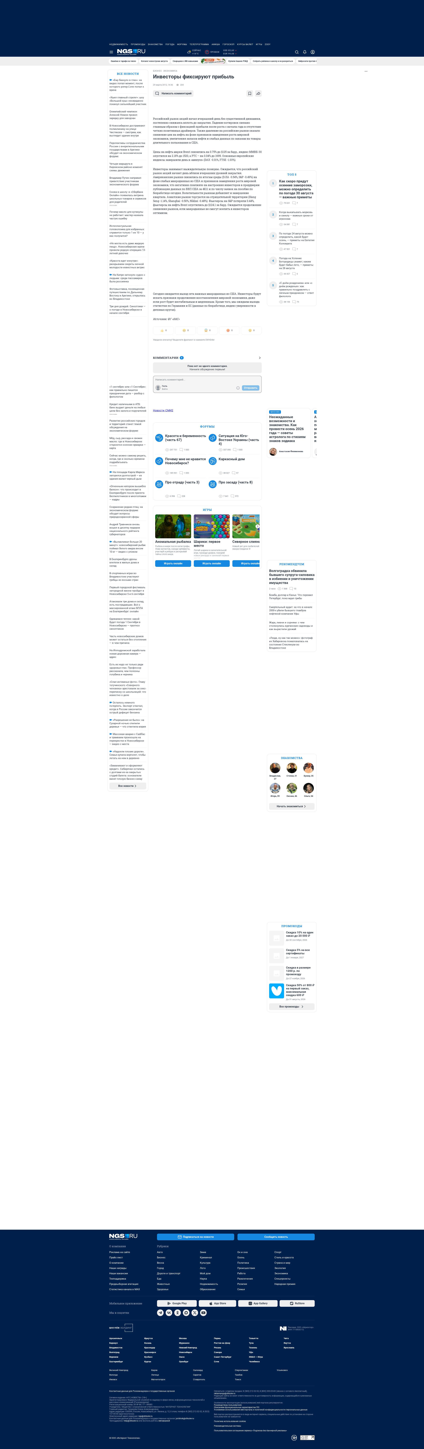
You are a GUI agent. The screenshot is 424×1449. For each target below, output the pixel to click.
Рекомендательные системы (227, 1426)
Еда (159, 1278)
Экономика (281, 1273)
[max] (186, 1312)
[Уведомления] (305, 52)
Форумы (182, 44)
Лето (203, 1268)
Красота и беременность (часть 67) (185, 438)
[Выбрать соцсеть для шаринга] (258, 93)
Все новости (128, 74)
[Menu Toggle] (111, 52)
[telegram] (160, 1312)
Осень (240, 1257)
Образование (207, 1289)
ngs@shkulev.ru (145, 1416)
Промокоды (138, 44)
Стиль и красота (284, 1257)
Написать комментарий (176, 93)
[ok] (177, 1312)
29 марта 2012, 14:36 (163, 85)
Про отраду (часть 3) (182, 482)
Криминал (206, 1257)
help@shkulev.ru (131, 1421)
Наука (203, 1278)
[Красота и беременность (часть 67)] (160, 443)
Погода (170, 44)
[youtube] (203, 1312)
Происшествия (246, 1268)
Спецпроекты (282, 1278)
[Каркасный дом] (214, 466)
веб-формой (164, 1421)
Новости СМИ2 (163, 410)
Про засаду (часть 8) (236, 482)
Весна (160, 1262)
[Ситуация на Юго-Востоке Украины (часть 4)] (214, 443)
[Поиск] (297, 52)
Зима (203, 1252)
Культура (205, 1262)
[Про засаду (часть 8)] (214, 489)
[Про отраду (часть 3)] (160, 489)
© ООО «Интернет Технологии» (124, 1438)
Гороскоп (229, 44)
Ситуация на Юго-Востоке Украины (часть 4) (239, 440)
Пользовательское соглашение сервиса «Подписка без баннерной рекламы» (250, 1430)
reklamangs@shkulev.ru (224, 1393)
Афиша (216, 44)
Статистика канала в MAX (124, 1289)
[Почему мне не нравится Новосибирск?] (160, 466)
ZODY (267, 44)
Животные (163, 1284)
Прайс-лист (116, 1257)
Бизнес (161, 1257)
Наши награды (118, 1268)
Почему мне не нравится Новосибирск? (185, 461)
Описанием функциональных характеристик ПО (236, 1407)
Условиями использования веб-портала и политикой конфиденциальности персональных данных (260, 1410)
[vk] (169, 1312)
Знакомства (155, 44)
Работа (241, 1273)
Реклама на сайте (119, 1252)
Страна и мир (282, 1262)
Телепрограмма (199, 44)
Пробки (212, 52)
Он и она (242, 1252)
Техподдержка (117, 1278)
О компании (116, 1262)
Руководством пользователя (228, 1405)
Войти (165, 389)
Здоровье (162, 1289)
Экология (280, 1268)
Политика (243, 1262)
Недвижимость (118, 44)
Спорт (277, 1252)
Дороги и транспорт (168, 1273)
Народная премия (284, 1284)
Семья (241, 1289)
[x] (194, 1312)
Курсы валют (245, 44)
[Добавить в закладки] (249, 93)
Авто (160, 1252)
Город (160, 1268)
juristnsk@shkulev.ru (185, 1418)
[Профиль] (313, 52)
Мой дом (205, 1273)
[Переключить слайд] (258, 526)
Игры (259, 44)
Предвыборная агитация (123, 1284)
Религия (242, 1284)
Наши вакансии (118, 1273)
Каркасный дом (232, 459)
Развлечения (245, 1278)
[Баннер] (213, 61)
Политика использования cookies (230, 1421)
